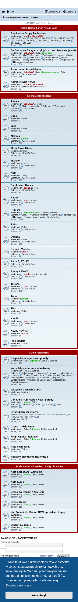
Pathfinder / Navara (22, 185)
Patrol (14, 197)
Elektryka (46, 106)
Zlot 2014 (17, 40)
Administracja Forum (23, 81)
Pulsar (14, 224)
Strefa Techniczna (39, 352)
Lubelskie (64, 373)
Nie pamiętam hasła (10, 556)
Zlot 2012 (58, 38)
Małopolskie (39, 375)
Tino (13, 308)
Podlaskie (31, 377)
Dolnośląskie (27, 373)
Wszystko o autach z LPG (26, 389)
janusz (56, 72)
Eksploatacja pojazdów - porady (29, 358)
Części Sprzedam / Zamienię (27, 492)
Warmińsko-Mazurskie (38, 380)
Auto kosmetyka (20, 446)
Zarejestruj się (27, 538)
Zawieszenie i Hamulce (53, 55)
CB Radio (48, 404)
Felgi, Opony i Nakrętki (24, 436)
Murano (15, 160)
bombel (27, 36)
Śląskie (56, 377)
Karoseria (34, 106)
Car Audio (26, 404)
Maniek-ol (53, 212)
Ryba (37, 53)
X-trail (14, 318)
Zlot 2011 (46, 38)
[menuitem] (10, 11)
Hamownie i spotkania (23, 62)
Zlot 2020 (27, 43)
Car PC (37, 404)
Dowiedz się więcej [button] (19, 585)
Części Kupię (18, 502)
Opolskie (67, 375)
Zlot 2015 (29, 40)
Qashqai (15, 236)
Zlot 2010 (34, 38)
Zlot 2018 (66, 40)
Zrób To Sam (28, 108)
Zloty (24, 38)
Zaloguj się (8, 538)
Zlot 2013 (70, 38)
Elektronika (34, 57)
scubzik (43, 274)
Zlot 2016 (41, 40)
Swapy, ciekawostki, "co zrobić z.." (39, 60)
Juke (13, 126)
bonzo (27, 188)
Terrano (15, 283)
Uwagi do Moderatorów (33, 86)
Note (13, 173)
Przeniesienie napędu (35, 217)
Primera (15, 210)
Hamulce (17, 217)
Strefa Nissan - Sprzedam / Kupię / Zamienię (39, 466)
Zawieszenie (69, 215)
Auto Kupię (17, 482)
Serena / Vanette (20, 249)
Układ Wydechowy (30, 55)
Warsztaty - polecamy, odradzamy (30, 368)
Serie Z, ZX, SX (20, 261)
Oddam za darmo (21, 525)
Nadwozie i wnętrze (39, 215)
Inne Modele (18, 340)
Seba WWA (37, 36)
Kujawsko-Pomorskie (46, 373)
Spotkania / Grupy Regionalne (28, 33)
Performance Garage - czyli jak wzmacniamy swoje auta (43, 50)
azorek (24, 163)
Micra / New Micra (21, 148)
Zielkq (63, 72)
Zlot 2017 (53, 40)
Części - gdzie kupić (22, 426)
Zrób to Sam (29, 165)
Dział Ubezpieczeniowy (24, 412)
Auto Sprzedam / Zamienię (26, 471)
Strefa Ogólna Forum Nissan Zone (39, 28)
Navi (59, 404)
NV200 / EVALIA (20, 330)
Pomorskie (44, 377)
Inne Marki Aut (29, 74)
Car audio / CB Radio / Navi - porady (32, 399)
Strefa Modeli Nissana (39, 96)
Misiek (24, 419)
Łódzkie (26, 375)
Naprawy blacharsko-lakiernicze (29, 456)
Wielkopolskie (59, 380)
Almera (15, 101)
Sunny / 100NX (19, 271)
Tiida (14, 296)
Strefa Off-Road (50, 57)
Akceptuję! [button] (39, 595)
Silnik (24, 106)
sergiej (38, 104)
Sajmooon (46, 53)
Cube (14, 115)
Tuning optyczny (66, 60)
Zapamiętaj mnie (47, 556)
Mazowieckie (54, 375)
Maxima (15, 136)
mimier (24, 118)
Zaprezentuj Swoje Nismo (26, 69)
